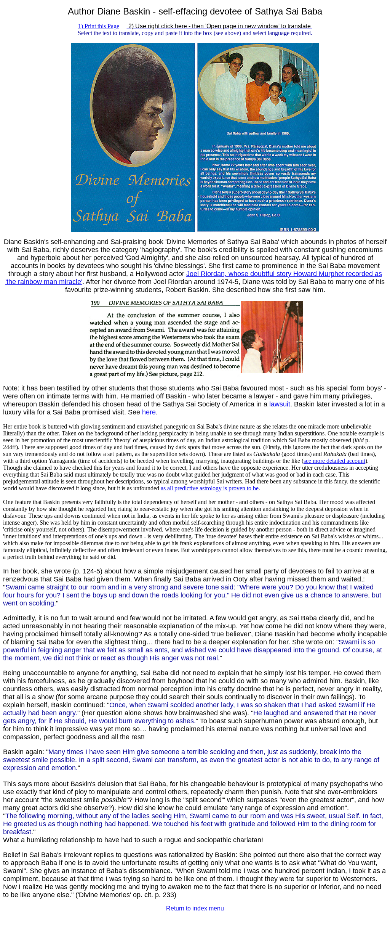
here (149, 412)
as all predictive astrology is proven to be (210, 488)
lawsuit (278, 404)
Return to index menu (195, 908)
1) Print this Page (98, 26)
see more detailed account (334, 461)
